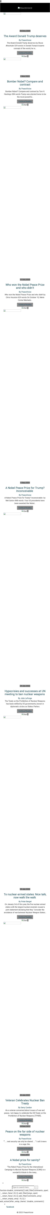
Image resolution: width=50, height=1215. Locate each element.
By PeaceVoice (25, 40)
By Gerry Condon (25, 1107)
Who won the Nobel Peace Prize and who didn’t (25, 286)
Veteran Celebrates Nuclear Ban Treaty (25, 1102)
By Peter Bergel (25, 901)
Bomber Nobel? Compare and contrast (25, 83)
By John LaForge (25, 698)
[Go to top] (0, 1)
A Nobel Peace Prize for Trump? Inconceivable (25, 489)
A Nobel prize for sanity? (25, 1160)
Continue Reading (25, 53)
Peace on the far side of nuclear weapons (25, 1133)
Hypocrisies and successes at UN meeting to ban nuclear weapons (25, 693)
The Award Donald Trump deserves (25, 36)
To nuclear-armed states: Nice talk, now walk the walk (25, 896)
